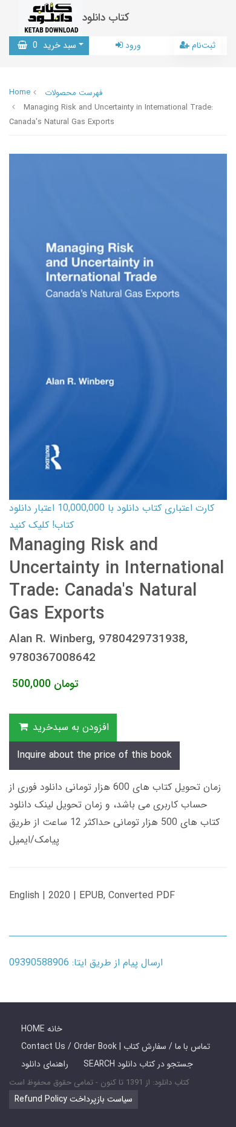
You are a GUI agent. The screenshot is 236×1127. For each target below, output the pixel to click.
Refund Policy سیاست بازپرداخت (74, 1099)
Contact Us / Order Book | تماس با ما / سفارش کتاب (115, 1046)
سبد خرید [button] (51, 45)
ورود (132, 45)
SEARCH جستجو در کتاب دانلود (138, 1064)
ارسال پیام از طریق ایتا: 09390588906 (86, 962)
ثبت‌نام (202, 45)
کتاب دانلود (105, 18)
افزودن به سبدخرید (69, 727)
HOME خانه (41, 1029)
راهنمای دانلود (44, 1064)
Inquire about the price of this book (94, 755)
